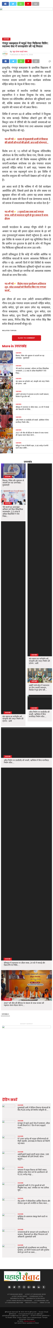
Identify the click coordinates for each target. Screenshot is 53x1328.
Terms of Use (45, 1303)
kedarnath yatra (17, 1298)
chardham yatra (36, 1296)
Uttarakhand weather (14, 1303)
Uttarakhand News (15, 1294)
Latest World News (19, 1296)
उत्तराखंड (28, 461)
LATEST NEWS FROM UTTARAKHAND (19, 1300)
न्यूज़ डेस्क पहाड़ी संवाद (20, 51)
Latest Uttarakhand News (35, 1294)
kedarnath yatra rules (35, 1298)
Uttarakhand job (41, 1300)
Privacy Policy (31, 1303)
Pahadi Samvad (29, 1321)
